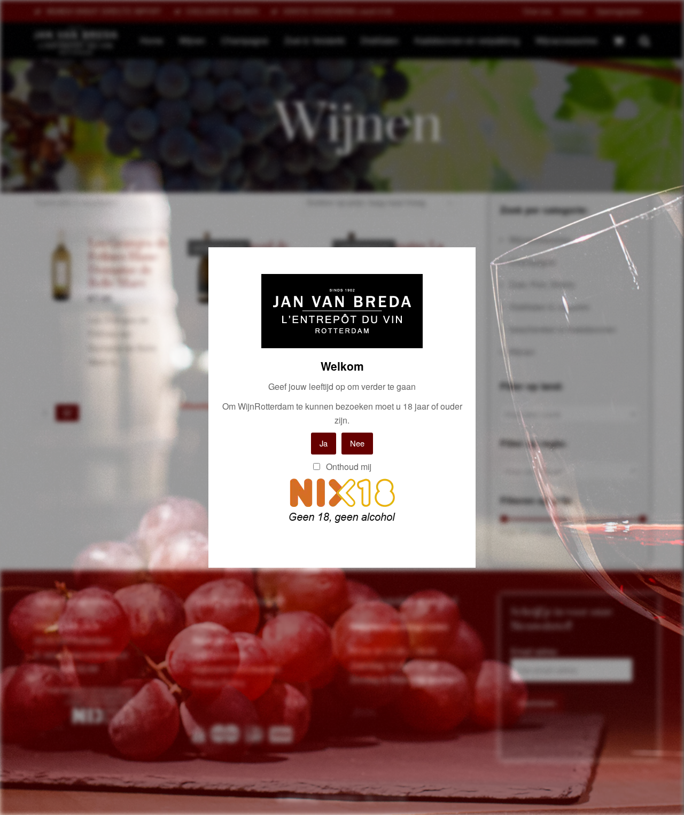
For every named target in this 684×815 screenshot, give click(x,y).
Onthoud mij (347, 466)
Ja (324, 443)
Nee (357, 443)
